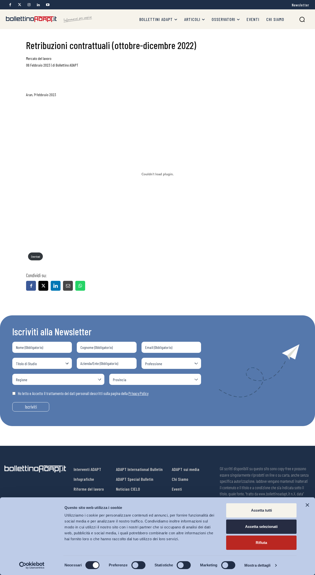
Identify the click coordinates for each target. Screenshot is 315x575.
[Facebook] (10, 4)
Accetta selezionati (261, 526)
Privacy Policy (138, 393)
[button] (302, 19)
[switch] (138, 565)
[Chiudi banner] (307, 505)
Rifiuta (261, 542)
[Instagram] (29, 4)
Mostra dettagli (257, 565)
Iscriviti (31, 407)
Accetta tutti (261, 510)
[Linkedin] (38, 4)
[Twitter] (19, 4)
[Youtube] (47, 4)
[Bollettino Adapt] (49, 19)
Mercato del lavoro (38, 58)
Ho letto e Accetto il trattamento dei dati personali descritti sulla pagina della (83, 393)
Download (35, 256)
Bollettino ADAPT (67, 65)
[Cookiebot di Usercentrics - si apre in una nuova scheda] (31, 565)
